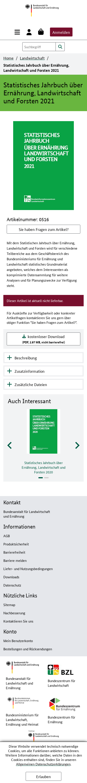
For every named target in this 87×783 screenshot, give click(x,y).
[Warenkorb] (42, 32)
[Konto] (30, 32)
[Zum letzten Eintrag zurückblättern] (10, 445)
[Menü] (18, 32)
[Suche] (60, 46)
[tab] (40, 477)
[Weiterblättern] (77, 445)
